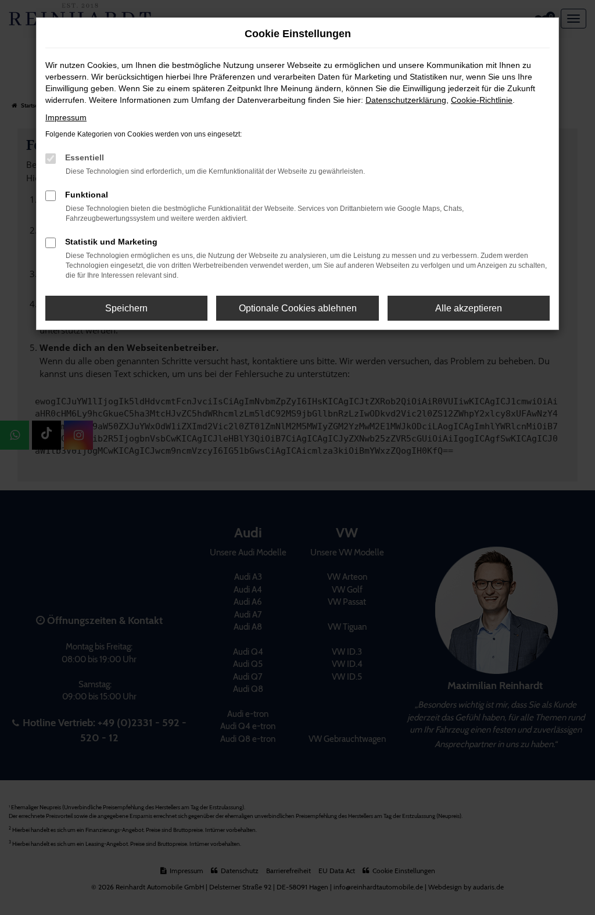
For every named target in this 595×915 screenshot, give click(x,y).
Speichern (126, 308)
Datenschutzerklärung (405, 100)
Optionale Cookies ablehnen (298, 308)
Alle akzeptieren (468, 308)
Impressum (66, 117)
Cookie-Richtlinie (481, 100)
